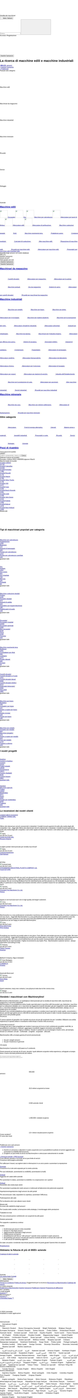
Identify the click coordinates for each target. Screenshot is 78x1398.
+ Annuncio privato (6, 1156)
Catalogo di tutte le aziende (9, 1254)
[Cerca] (36, 27)
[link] (39, 254)
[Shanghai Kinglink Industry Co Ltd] (66, 1263)
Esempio (3, 1166)
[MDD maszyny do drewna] (51, 1273)
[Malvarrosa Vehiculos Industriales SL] (36, 1263)
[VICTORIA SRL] (7, 1268)
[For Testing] (36, 1273)
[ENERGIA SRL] (66, 1259)
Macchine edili (8, 206)
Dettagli (2, 1175)
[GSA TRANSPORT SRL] (66, 1273)
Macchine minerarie (10, 394)
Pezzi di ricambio (9, 447)
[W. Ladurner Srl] (51, 1263)
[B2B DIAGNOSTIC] (22, 1259)
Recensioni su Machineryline (57, 1283)
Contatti (13, 1276)
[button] (39, 45)
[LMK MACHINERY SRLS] (7, 1273)
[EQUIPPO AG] (51, 1259)
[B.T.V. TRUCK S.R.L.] (51, 1268)
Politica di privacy (20, 1283)
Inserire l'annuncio (7, 262)
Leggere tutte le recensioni (9, 815)
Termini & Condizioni (7, 1283)
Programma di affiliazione (54, 1288)
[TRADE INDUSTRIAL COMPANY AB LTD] (66, 1268)
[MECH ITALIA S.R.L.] (22, 1273)
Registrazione (4, 1246)
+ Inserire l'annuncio (7, 1147)
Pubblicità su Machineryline (9, 1288)
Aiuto (9, 1276)
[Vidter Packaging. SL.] (22, 1263)
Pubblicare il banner (38, 1288)
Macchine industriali (11, 299)
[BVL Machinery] (7, 1263)
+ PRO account (18, 1156)
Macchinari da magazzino (14, 268)
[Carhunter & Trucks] (7, 1259)
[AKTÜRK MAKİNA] (36, 1259)
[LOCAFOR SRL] (36, 1268)
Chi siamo (3, 1276)
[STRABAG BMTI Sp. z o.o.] (22, 1268)
